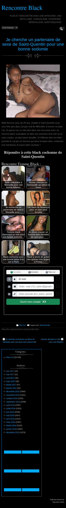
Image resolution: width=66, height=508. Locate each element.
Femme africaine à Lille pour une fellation (52, 340)
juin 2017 (10, 371)
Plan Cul (22, 325)
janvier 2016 (11, 429)
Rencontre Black (22, 7)
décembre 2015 (12, 432)
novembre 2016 (12, 395)
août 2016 (10, 405)
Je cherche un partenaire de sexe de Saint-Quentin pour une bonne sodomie (33, 44)
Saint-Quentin (45, 325)
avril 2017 (10, 378)
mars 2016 (10, 422)
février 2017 (11, 385)
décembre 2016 (12, 391)
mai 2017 (10, 374)
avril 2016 (10, 419)
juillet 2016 (11, 408)
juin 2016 (10, 412)
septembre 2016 (13, 402)
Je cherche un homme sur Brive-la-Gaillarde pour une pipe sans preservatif (19, 340)
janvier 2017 (11, 388)
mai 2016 (10, 415)
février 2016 (11, 425)
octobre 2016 (11, 398)
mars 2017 (10, 381)
